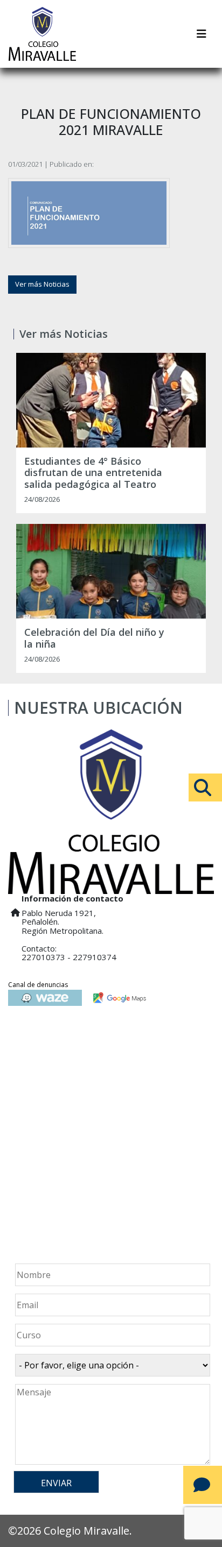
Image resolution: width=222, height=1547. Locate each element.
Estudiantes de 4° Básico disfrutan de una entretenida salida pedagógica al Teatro (93, 473)
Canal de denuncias (38, 984)
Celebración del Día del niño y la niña (94, 638)
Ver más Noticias (42, 284)
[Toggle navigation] (201, 34)
